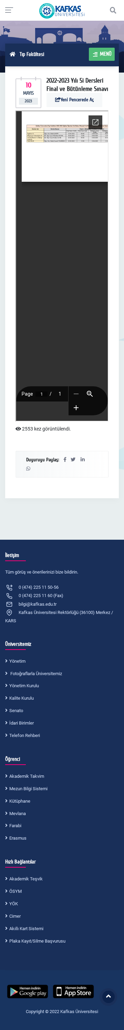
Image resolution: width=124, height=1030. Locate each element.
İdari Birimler (21, 723)
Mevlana (17, 813)
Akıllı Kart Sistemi (26, 928)
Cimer (15, 916)
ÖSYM (15, 891)
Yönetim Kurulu (24, 685)
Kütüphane (19, 801)
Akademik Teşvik (26, 878)
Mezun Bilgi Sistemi (28, 788)
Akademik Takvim (26, 776)
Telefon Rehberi (24, 735)
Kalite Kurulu (21, 698)
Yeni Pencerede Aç (77, 100)
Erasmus (18, 838)
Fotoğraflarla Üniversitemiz (35, 673)
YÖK (13, 903)
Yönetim (17, 661)
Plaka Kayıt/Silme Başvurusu (37, 941)
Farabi (15, 825)
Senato (16, 710)
